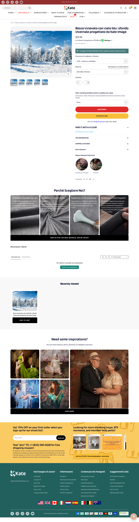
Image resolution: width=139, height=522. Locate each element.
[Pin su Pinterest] (86, 179)
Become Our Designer (87, 496)
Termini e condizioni (66, 493)
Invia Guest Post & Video (88, 493)
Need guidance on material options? (118, 66)
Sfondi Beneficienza (87, 483)
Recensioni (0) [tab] (15, 257)
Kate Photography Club (117, 483)
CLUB (81, 17)
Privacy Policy (64, 489)
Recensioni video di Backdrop (90, 489)
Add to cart (25, 320)
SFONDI (10, 13)
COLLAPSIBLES (94, 13)
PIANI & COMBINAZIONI (76, 13)
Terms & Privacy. (45, 457)
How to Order (114, 489)
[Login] (125, 8)
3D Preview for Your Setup (84, 132)
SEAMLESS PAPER (40, 13)
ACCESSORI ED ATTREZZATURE (115, 13)
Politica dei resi (64, 486)
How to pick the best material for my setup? (69, 238)
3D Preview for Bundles (117, 476)
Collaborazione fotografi (88, 486)
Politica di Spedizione (66, 483)
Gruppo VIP (37, 480)
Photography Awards (87, 476)
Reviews (112, 480)
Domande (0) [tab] (26, 257)
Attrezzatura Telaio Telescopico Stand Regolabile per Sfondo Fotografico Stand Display (100, 96)
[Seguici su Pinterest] (16, 2)
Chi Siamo (63, 476)
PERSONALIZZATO (60, 17)
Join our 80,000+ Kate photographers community (92, 456)
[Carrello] (130, 8)
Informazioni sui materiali (68, 480)
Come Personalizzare (116, 486)
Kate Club (37, 483)
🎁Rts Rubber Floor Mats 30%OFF (69, 2)
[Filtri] (109, 257)
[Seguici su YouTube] (21, 2)
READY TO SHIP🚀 (57, 13)
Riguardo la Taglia (39, 486)
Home (12, 22)
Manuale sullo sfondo (116, 493)
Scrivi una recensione (69, 267)
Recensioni (84, 480)
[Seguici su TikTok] (12, 2)
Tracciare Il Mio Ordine (41, 493)
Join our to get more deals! (102, 122)
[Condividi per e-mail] (93, 179)
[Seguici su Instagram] (7, 2)
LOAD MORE (69, 411)
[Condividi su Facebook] (84, 179)
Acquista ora (102, 116)
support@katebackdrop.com (19, 481)
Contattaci (37, 476)
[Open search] (103, 257)
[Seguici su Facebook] (3, 2)
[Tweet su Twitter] (90, 179)
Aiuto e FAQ (37, 489)
